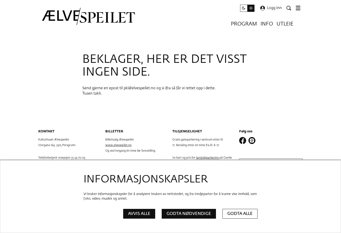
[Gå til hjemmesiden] (88, 16)
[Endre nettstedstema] (247, 8)
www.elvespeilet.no (118, 145)
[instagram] (251, 140)
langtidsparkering (207, 157)
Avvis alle (139, 214)
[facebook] (242, 140)
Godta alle (240, 214)
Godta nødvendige (189, 214)
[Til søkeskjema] (288, 8)
